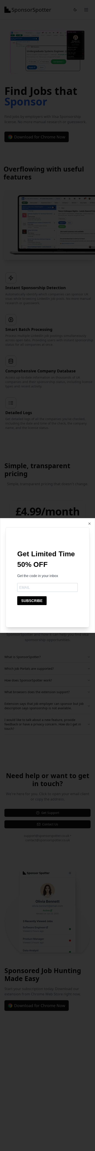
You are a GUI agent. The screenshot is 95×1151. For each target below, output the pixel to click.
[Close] (89, 523)
